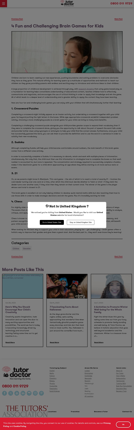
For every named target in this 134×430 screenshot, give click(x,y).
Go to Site (52, 222)
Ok (123, 424)
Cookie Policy (19, 426)
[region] (67, 424)
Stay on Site (81, 222)
